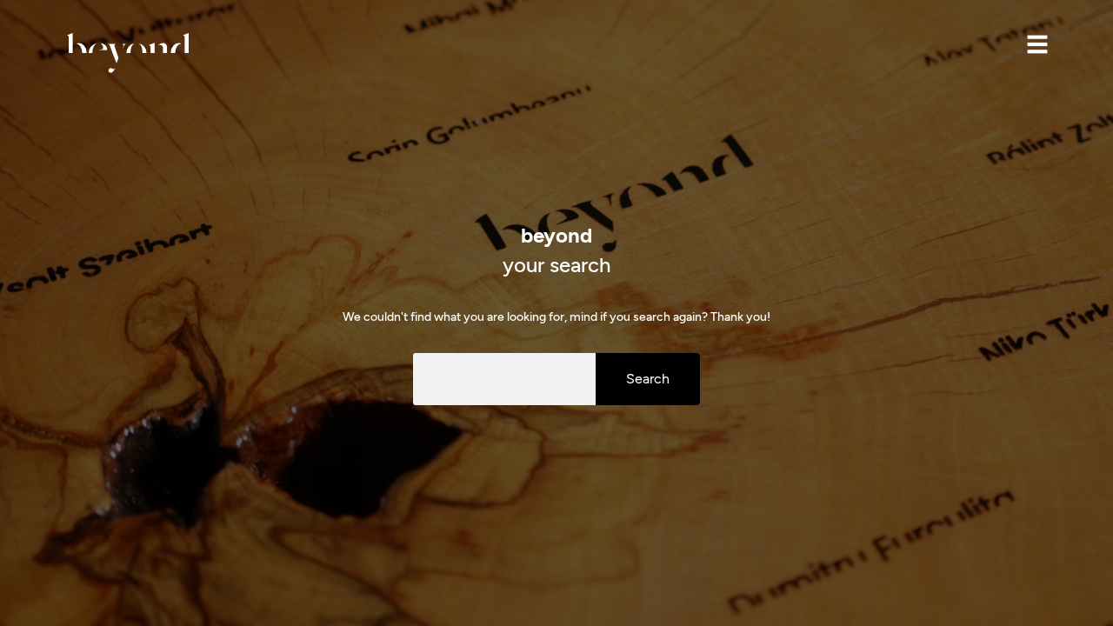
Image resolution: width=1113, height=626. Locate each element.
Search (648, 378)
